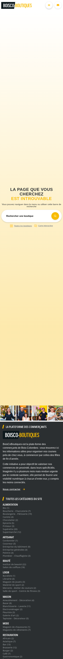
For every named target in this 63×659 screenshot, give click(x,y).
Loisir (6, 572)
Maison (7, 596)
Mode (6, 623)
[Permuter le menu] (49, 5)
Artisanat (8, 537)
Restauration (10, 635)
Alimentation (10, 504)
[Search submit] (55, 216)
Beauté (6, 560)
